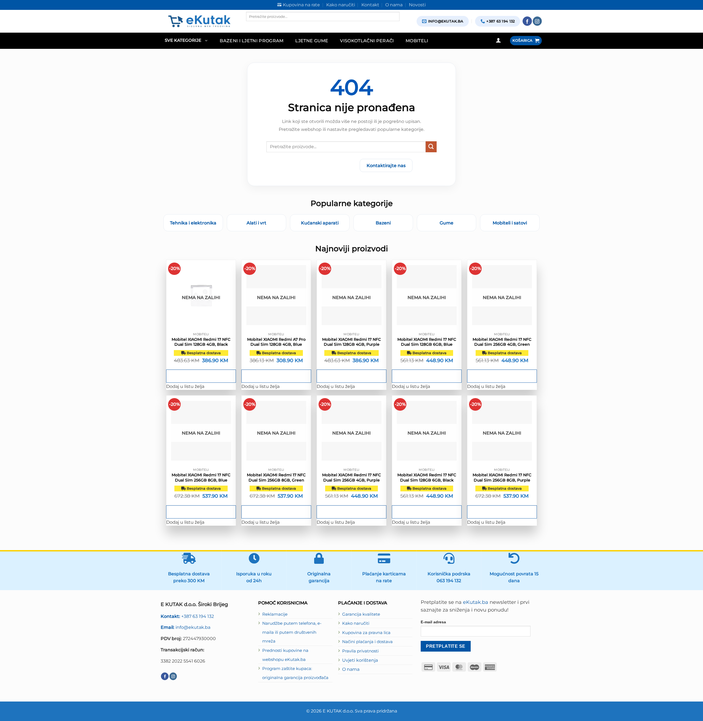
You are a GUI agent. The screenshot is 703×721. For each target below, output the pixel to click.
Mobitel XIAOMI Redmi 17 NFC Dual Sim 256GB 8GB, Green (276, 477)
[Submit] (431, 146)
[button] (186, 41)
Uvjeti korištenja (360, 660)
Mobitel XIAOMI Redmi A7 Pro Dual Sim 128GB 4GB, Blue (276, 342)
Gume (446, 223)
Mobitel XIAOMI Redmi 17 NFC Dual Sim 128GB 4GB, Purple (351, 342)
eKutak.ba (475, 602)
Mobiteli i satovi (510, 223)
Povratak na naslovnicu (323, 165)
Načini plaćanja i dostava (367, 641)
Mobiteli (417, 40)
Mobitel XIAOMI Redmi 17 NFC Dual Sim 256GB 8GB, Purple (502, 477)
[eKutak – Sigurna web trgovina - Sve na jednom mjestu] (199, 21)
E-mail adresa (433, 622)
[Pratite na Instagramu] (537, 21)
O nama (350, 669)
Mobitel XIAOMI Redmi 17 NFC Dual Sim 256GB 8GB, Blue (201, 477)
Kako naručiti (355, 623)
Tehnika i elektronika (193, 223)
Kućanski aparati (320, 223)
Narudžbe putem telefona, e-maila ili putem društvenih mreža (292, 632)
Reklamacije (275, 614)
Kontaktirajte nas (386, 165)
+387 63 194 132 (187, 616)
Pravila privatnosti (360, 651)
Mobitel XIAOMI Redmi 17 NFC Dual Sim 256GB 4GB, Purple (351, 477)
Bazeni (383, 223)
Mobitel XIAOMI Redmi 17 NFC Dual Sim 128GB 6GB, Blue (426, 342)
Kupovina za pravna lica (366, 632)
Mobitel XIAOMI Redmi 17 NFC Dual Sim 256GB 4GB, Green (502, 342)
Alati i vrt (256, 223)
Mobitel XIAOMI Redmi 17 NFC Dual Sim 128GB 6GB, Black (426, 477)
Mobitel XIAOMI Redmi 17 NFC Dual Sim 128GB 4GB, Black (201, 342)
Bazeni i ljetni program (252, 40)
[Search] (250, 25)
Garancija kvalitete (361, 614)
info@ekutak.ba (185, 627)
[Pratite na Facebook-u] (527, 21)
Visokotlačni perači (367, 40)
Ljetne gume (311, 40)
